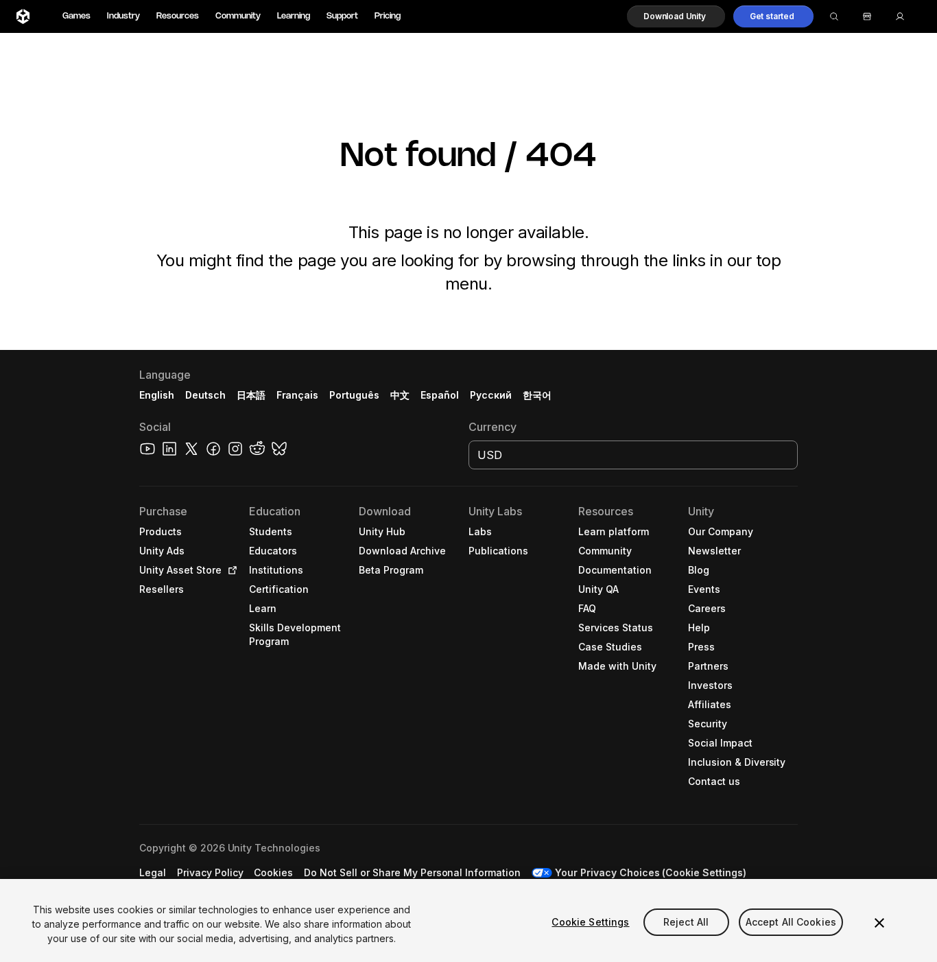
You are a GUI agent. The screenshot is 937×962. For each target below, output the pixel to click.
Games (76, 16)
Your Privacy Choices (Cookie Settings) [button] (650, 872)
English (156, 395)
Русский (491, 395)
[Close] (879, 923)
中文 (400, 395)
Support (342, 16)
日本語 (251, 395)
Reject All (686, 922)
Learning (293, 16)
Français (297, 395)
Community (238, 16)
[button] (676, 16)
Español (439, 395)
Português (354, 395)
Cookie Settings (590, 922)
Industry (123, 16)
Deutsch (205, 395)
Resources (177, 16)
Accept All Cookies (791, 922)
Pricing (388, 16)
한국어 (537, 395)
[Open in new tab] (230, 570)
